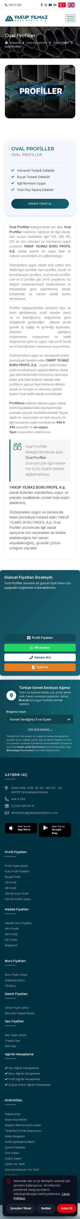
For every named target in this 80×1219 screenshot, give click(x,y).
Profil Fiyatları (42, 637)
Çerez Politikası (15, 1147)
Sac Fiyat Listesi (15, 1035)
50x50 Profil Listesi (18, 899)
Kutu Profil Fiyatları (17, 871)
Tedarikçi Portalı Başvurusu (23, 1130)
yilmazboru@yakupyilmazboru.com (34, 812)
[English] (71, 5)
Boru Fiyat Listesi (16, 974)
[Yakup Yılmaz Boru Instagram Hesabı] (45, 4)
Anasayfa (14, 42)
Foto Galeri (12, 1153)
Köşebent (11, 945)
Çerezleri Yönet (20, 1208)
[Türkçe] (62, 5)
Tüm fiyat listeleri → (40, 729)
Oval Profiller (61, 42)
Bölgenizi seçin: (16, 711)
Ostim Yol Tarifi (15, 1164)
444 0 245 (15, 4)
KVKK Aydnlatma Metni (20, 1141)
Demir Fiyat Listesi (17, 1007)
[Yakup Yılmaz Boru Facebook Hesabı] (42, 4)
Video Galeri (13, 1158)
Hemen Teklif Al (40, 203)
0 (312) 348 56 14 (22, 805)
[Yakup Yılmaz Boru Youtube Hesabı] (50, 4)
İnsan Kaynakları (16, 1119)
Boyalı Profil (12, 877)
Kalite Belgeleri (15, 1136)
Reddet (46, 1208)
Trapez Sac (12, 1040)
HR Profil (10, 888)
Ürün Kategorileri (36, 42)
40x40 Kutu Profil (16, 893)
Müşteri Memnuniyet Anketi (23, 1125)
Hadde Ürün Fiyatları (18, 923)
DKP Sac (10, 1046)
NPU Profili (12, 928)
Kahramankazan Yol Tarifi (22, 1169)
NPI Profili (11, 934)
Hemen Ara (42, 657)
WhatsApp (42, 647)
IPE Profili (11, 939)
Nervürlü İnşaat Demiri (20, 1013)
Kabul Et (67, 1208)
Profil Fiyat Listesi (16, 865)
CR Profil (10, 882)
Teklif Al (42, 667)
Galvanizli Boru (15, 980)
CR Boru (10, 985)
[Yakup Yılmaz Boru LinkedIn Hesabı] (55, 4)
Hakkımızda (12, 1114)
